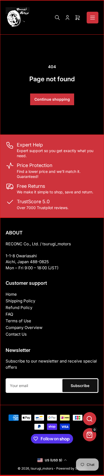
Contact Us (16, 334)
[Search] (57, 17)
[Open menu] (92, 17)
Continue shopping (52, 99)
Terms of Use (18, 320)
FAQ (9, 314)
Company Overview (24, 327)
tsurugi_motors (42, 468)
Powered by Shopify (71, 468)
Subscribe (80, 385)
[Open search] (89, 418)
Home (11, 294)
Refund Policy (19, 307)
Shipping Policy (20, 300)
